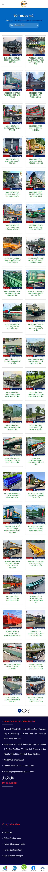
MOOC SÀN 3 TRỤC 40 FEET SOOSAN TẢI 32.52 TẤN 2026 (12, 326)
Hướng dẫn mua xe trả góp (14, 844)
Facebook (33, 870)
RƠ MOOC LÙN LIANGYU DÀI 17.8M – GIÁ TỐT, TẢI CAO (35, 633)
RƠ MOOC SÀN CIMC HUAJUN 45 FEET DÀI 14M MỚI (12, 699)
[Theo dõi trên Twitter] (8, 778)
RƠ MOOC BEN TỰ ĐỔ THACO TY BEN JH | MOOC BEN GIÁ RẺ (35, 528)
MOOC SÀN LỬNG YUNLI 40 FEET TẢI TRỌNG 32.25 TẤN (35, 427)
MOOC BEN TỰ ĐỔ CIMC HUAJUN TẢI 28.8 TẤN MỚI (12, 128)
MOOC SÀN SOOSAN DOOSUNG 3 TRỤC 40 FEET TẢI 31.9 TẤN (12, 460)
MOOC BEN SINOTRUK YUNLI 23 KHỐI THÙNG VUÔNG (12, 95)
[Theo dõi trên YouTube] (12, 778)
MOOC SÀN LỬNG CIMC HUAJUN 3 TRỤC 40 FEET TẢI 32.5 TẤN (36, 394)
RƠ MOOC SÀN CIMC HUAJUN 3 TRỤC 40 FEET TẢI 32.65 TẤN (35, 666)
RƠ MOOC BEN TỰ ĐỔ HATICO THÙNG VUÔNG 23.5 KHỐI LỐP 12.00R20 (12, 529)
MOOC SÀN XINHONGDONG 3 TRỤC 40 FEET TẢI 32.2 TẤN (36, 461)
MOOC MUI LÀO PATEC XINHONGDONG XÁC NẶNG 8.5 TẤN (12, 293)
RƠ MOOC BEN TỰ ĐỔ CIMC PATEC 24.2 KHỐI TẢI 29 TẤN (36, 495)
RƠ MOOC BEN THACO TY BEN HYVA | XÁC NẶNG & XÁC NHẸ (12, 495)
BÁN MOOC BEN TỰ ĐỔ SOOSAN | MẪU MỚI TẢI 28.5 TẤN (12, 60)
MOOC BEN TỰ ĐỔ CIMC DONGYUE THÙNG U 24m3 (35, 95)
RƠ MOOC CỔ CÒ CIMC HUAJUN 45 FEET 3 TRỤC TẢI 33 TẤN (36, 563)
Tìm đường (5, 870)
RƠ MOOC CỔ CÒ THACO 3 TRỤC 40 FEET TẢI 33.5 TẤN (12, 598)
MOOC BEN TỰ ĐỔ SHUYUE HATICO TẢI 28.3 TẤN (12, 161)
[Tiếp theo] (28, 711)
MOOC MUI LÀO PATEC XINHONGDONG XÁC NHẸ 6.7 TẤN (36, 293)
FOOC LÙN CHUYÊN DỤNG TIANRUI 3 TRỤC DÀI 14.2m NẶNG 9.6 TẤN (36, 61)
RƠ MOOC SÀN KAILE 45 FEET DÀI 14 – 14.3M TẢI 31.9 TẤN (35, 699)
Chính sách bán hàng (12, 838)
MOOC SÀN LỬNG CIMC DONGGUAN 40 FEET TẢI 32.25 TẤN (12, 394)
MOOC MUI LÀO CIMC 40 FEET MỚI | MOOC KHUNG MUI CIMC (35, 260)
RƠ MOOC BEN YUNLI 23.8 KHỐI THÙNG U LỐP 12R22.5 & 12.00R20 (12, 564)
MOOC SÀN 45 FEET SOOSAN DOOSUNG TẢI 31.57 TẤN (12, 361)
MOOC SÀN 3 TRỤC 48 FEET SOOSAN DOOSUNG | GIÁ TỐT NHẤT (36, 327)
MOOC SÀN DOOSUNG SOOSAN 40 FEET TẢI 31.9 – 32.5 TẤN (36, 361)
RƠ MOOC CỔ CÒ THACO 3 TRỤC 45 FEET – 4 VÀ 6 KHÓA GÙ (36, 599)
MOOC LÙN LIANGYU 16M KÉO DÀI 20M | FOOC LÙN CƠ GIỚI (35, 227)
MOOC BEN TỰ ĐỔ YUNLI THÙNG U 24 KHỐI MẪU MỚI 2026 (12, 227)
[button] (3, 4)
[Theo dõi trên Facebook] (4, 778)
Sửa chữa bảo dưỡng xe (13, 856)
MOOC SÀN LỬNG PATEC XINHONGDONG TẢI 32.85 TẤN (12, 427)
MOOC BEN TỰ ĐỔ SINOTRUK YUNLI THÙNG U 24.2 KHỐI (36, 161)
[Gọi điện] (24, 867)
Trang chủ (8, 20)
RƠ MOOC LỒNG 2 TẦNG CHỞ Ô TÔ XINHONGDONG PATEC (12, 633)
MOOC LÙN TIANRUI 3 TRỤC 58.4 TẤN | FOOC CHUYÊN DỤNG (12, 260)
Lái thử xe (8, 832)
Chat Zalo (14, 870)
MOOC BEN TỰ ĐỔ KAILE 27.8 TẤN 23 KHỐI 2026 (35, 128)
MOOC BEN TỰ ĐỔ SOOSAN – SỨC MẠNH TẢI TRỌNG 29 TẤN (12, 194)
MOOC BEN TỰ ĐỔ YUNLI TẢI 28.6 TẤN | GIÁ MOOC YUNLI (36, 194)
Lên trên (43, 870)
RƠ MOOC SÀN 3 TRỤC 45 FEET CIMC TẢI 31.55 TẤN (12, 666)
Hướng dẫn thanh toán (13, 850)
